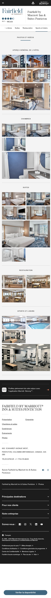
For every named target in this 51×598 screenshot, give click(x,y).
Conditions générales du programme (32, 548)
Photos (4, 438)
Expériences (7, 429)
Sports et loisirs (42, 28)
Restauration (28, 28)
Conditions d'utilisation (10, 548)
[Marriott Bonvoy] (43, 3)
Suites (17, 28)
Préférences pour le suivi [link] (10, 545)
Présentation (7, 419)
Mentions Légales (28, 551)
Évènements (7, 433)
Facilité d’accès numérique (11, 554)
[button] (33, 3)
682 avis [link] (10, 21)
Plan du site (27, 554)
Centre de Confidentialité (10, 551)
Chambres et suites (9, 424)
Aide (35, 554)
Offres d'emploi (26, 545)
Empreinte (30, 419)
